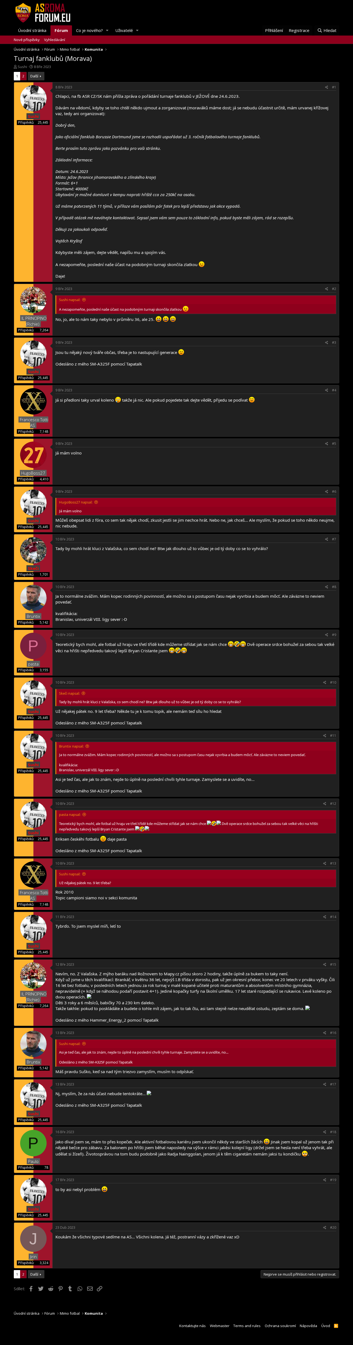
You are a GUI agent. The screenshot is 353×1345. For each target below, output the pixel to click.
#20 (333, 1227)
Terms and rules (247, 1325)
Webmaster (219, 1325)
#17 (333, 1084)
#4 (334, 390)
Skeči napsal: (69, 693)
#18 (333, 1132)
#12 (333, 803)
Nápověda (308, 1325)
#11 (333, 735)
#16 (333, 1032)
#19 (333, 1180)
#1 (334, 87)
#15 (333, 964)
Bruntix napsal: (71, 746)
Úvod (325, 1325)
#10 (333, 682)
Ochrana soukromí (280, 1325)
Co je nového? (89, 30)
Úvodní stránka (32, 30)
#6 (334, 491)
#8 (334, 586)
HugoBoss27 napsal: (75, 502)
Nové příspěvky (27, 39)
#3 (334, 342)
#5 (334, 443)
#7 (334, 539)
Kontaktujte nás (192, 1325)
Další (34, 76)
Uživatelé (124, 30)
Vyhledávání (54, 39)
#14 (333, 916)
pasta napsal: (70, 814)
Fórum (61, 30)
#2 (334, 288)
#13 (333, 863)
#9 (334, 634)
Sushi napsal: (69, 299)
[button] (107, 30)
